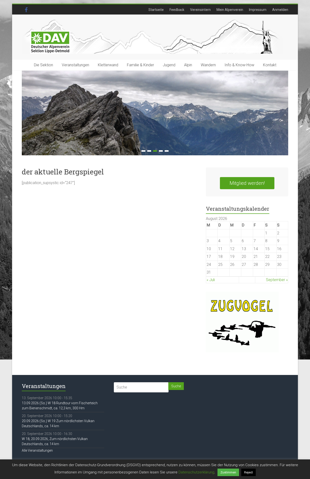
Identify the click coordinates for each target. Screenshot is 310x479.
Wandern (208, 65)
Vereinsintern (200, 10)
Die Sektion (43, 65)
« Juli (211, 279)
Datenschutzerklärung (196, 472)
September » (277, 279)
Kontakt (269, 65)
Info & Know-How (239, 65)
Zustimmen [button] (228, 472)
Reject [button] (248, 472)
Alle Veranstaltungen (37, 450)
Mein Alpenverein (230, 10)
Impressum (257, 10)
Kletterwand (108, 65)
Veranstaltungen (75, 65)
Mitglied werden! (247, 183)
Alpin (188, 65)
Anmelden (280, 10)
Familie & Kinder (140, 65)
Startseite (156, 10)
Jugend (169, 65)
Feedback (177, 10)
